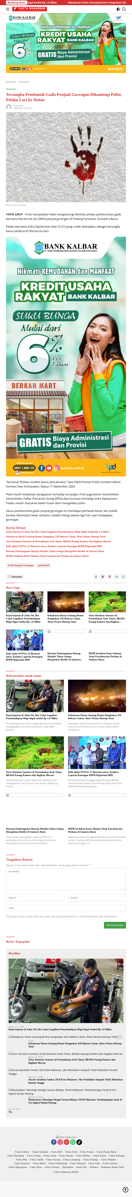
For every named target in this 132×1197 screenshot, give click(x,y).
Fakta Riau (36, 1167)
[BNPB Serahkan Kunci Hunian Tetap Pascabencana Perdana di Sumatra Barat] (107, 640)
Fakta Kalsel (99, 1155)
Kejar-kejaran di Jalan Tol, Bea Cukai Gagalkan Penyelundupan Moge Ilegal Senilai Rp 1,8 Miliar (57, 532)
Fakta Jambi (36, 1159)
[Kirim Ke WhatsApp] (123, 576)
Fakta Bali (21, 1159)
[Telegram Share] (116, 576)
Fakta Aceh (71, 1152)
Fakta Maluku (108, 1159)
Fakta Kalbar (22, 1152)
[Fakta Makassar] (29, 9)
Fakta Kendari (22, 1163)
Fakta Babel (39, 1163)
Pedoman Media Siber (112, 1167)
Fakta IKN (56, 1152)
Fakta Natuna (52, 1167)
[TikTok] (79, 1142)
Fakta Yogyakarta (18, 1167)
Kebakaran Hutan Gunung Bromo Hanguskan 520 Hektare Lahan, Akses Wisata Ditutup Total (73, 2)
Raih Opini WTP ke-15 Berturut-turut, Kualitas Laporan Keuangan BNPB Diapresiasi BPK (54, 546)
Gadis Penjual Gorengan (21, 565)
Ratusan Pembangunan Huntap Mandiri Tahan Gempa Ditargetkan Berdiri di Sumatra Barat (55, 551)
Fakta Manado (77, 1163)
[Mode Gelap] (118, 9)
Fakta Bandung (16, 1155)
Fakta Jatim (49, 1155)
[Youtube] (66, 1142)
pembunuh (43, 565)
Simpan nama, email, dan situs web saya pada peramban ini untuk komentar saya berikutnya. (63, 916)
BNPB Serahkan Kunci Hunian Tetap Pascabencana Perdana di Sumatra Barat (47, 556)
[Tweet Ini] (102, 576)
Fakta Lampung (71, 1159)
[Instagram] (60, 1142)
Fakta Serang (53, 1159)
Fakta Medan (83, 1155)
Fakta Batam (66, 1155)
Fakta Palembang (57, 1163)
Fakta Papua (87, 1152)
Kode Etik (81, 1167)
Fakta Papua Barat (107, 1152)
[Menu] (8, 9)
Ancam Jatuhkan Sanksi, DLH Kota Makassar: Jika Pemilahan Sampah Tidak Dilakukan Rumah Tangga (75, 1081)
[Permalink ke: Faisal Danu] (9, 106)
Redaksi (94, 1167)
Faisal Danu (18, 105)
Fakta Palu (94, 1163)
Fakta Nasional (40, 1152)
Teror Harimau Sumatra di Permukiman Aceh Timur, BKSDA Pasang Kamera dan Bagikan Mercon (58, 541)
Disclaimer (67, 1167)
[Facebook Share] (95, 576)
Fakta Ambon (110, 1163)
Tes (10, 1112)
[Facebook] (54, 1142)
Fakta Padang (90, 1159)
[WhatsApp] (73, 1142)
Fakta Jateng (34, 1155)
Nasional (11, 89)
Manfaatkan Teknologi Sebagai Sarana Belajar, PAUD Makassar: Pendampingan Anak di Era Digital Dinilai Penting (75, 1101)
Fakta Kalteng (116, 1155)
